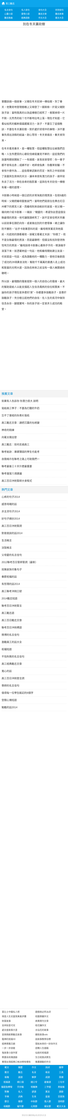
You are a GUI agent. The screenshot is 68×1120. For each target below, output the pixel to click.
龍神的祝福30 (8, 1039)
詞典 (20, 1096)
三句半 (61, 1082)
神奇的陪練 (8, 430)
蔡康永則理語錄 (9, 1057)
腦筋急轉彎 (6, 1087)
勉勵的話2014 (9, 707)
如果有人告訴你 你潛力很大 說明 (20, 401)
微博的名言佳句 (10, 634)
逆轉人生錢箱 (42, 1048)
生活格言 (7, 540)
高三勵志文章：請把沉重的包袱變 (21, 422)
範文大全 (61, 1106)
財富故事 (6, 1021)
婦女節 (47, 1106)
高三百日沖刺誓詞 (12, 526)
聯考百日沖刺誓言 (12, 605)
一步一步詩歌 (8, 1048)
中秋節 (34, 1101)
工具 (61, 1072)
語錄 (61, 1091)
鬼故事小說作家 (9, 1052)
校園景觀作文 (42, 1016)
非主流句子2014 (11, 511)
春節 (20, 1101)
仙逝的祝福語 (42, 1052)
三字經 (47, 1087)
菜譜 (61, 1077)
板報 (7, 1077)
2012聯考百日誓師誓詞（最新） (20, 562)
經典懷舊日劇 (8, 1043)
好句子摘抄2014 (11, 518)
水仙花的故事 (42, 1030)
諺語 (34, 1091)
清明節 (61, 1101)
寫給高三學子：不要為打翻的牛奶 (21, 408)
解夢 (34, 1077)
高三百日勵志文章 (12, 620)
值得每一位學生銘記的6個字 (17, 693)
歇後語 (47, 1082)
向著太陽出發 (9, 437)
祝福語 (6, 1082)
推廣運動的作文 (43, 1062)
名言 (34, 1072)
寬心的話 (7, 671)
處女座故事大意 (9, 1030)
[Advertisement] (34, 63)
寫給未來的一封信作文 (46, 1043)
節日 (7, 1101)
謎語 (20, 1077)
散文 (7, 1072)
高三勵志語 (8, 613)
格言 (47, 1072)
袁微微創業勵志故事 (12, 1034)
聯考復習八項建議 (12, 473)
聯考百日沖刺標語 (12, 627)
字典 (7, 1096)
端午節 (20, 1106)
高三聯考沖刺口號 (12, 591)
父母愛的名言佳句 (12, 555)
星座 (47, 1096)
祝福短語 (7, 649)
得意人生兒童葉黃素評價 (14, 1016)
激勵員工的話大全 (12, 642)
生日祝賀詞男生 (43, 1057)
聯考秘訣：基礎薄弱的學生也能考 (21, 451)
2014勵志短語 (9, 598)
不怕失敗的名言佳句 (13, 656)
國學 (61, 1067)
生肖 (34, 1096)
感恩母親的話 (9, 504)
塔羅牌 (34, 1087)
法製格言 (7, 547)
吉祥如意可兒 (8, 1025)
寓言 (47, 1091)
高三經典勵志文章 (12, 663)
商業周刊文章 (42, 1021)
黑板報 (61, 1087)
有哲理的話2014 (11, 584)
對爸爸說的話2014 (12, 533)
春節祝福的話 (9, 576)
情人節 (47, 1101)
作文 (34, 1067)
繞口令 (34, 1082)
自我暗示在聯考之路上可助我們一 (21, 459)
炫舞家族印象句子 (12, 569)
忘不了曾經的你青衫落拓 (15, 415)
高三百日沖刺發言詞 (13, 678)
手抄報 (20, 1087)
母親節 (6, 1106)
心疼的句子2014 (11, 497)
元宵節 (34, 1106)
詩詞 (47, 1067)
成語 (47, 1077)
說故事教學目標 (43, 1039)
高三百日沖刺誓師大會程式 (17, 480)
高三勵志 (10, 3)
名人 (20, 1091)
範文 (7, 1067)
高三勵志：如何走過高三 (15, 444)
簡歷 (20, 1067)
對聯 (7, 1091)
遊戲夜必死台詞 (43, 1012)
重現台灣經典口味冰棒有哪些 (16, 1062)
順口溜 (20, 1082)
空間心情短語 (9, 700)
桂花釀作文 (40, 1025)
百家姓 (61, 1096)
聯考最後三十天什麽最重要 (17, 466)
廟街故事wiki (41, 1034)
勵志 (20, 1072)
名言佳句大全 (41, 1115)
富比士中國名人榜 (11, 1012)
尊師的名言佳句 (10, 685)
